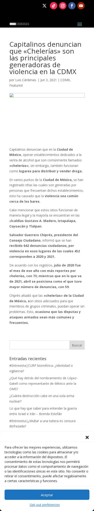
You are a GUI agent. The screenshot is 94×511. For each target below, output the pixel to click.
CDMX (65, 80)
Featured (16, 85)
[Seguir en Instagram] (62, 5)
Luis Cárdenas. (26, 80)
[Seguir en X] (44, 5)
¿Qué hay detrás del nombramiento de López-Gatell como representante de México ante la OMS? (43, 383)
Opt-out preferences (45, 505)
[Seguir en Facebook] (72, 5)
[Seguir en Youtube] (81, 5)
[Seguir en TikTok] (53, 5)
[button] (87, 437)
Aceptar (47, 495)
